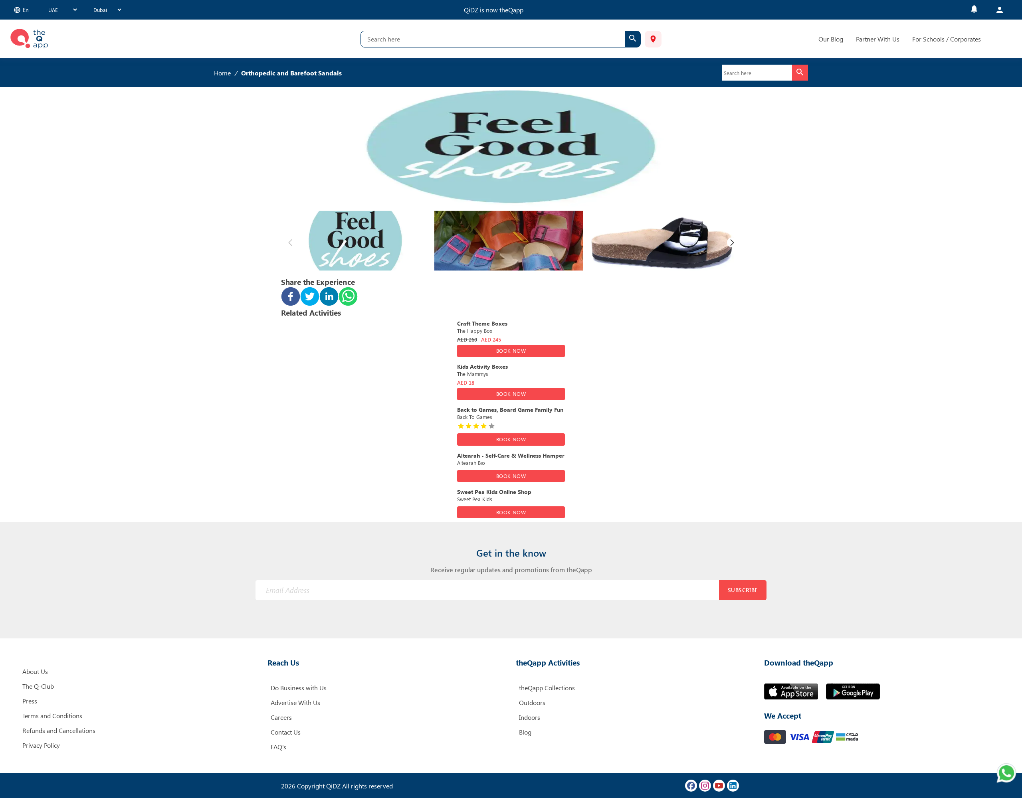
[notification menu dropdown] (974, 9)
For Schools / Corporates (946, 39)
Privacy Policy (41, 745)
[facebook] (290, 297)
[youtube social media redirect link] (719, 786)
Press (29, 701)
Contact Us (286, 732)
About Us (35, 671)
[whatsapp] (348, 297)
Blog (525, 732)
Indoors (529, 717)
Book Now (511, 350)
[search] (632, 39)
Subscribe (743, 590)
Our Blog (830, 39)
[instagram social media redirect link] (705, 786)
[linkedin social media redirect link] (733, 786)
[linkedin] (329, 297)
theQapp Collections (547, 687)
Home (222, 73)
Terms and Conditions (52, 715)
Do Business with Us (299, 687)
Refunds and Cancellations (58, 730)
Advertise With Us (295, 702)
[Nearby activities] (653, 39)
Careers (281, 717)
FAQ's (278, 747)
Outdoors (532, 702)
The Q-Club (38, 686)
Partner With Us (877, 39)
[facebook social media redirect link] (691, 786)
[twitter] (309, 297)
